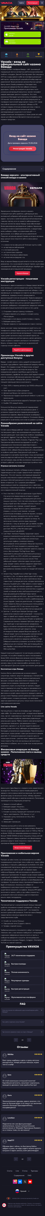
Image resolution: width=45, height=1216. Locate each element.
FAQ (29, 1175)
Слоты (9, 1171)
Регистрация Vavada (22, 149)
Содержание (19, 1175)
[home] (6, 3)
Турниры (34, 1171)
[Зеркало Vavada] (22, 194)
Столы (25, 1171)
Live (17, 1171)
